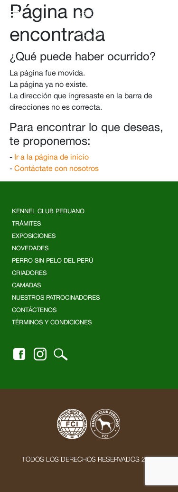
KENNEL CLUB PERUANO (48, 211)
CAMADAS (26, 285)
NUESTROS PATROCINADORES (56, 297)
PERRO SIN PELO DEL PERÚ (52, 260)
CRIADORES (29, 272)
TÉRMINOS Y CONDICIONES (52, 322)
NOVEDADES (30, 248)
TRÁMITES (26, 223)
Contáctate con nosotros (56, 168)
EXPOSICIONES (34, 235)
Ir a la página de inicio (51, 156)
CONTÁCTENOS (34, 309)
